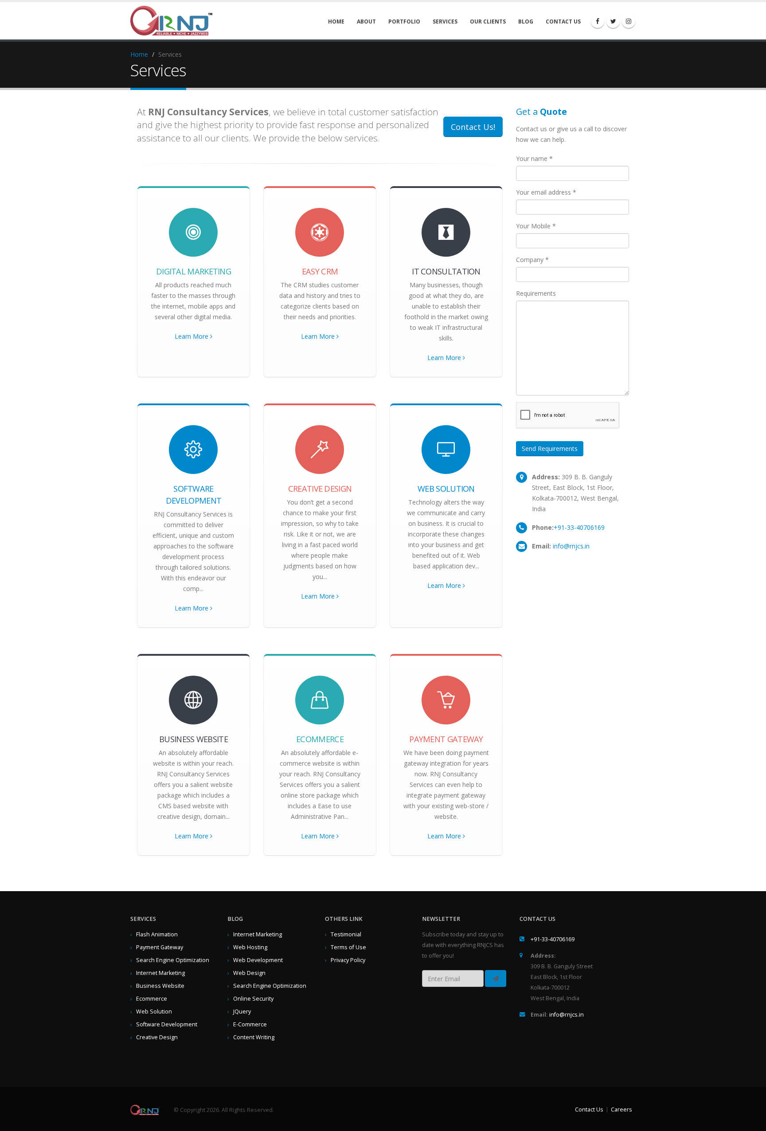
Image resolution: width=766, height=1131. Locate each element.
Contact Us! (473, 126)
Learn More (192, 336)
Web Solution (154, 1011)
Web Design (249, 973)
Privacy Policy (348, 960)
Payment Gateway (159, 947)
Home (336, 21)
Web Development (258, 960)
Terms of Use (348, 947)
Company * (532, 259)
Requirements (536, 293)
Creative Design (157, 1037)
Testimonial (346, 934)
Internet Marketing (160, 973)
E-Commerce (250, 1024)
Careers (621, 1109)
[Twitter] (613, 21)
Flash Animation (157, 934)
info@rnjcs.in (571, 546)
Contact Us (563, 21)
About (366, 21)
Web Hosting (250, 947)
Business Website (160, 986)
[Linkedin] (628, 21)
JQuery (242, 1011)
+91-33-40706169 (579, 527)
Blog (525, 21)
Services (445, 21)
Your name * (534, 158)
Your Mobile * (536, 226)
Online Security (253, 998)
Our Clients (488, 21)
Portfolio (404, 21)
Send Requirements (550, 448)
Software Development (166, 1024)
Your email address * (546, 192)
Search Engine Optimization (172, 960)
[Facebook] (597, 21)
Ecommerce (151, 998)
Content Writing (253, 1037)
